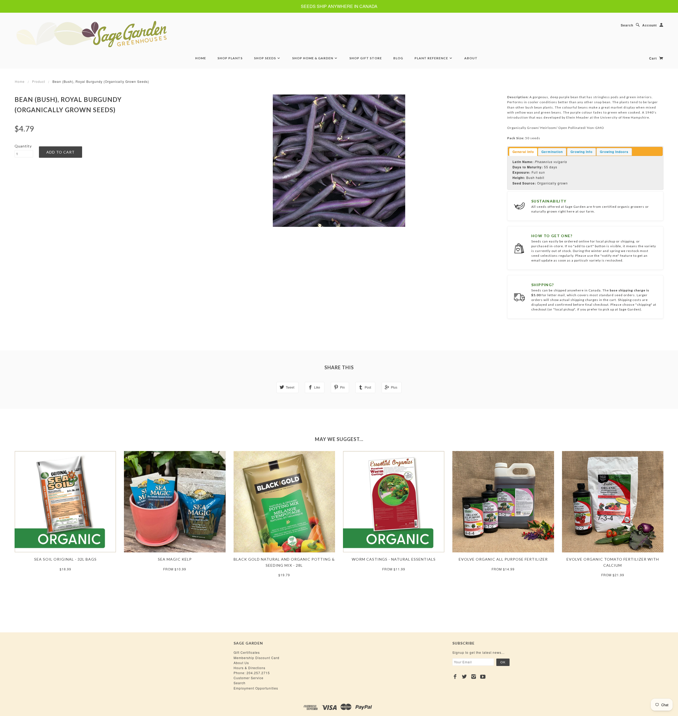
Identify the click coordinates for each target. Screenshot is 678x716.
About (471, 58)
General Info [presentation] (523, 151)
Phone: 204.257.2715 (252, 672)
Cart (653, 58)
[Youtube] (483, 676)
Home (200, 58)
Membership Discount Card (256, 657)
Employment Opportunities (256, 688)
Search (627, 25)
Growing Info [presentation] (581, 151)
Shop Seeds (265, 58)
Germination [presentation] (552, 151)
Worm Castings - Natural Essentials (394, 559)
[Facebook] (455, 676)
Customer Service (249, 678)
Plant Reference (431, 58)
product (38, 81)
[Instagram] (473, 676)
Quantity (23, 146)
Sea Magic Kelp (175, 559)
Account (649, 25)
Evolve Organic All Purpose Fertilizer (503, 559)
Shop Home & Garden (313, 58)
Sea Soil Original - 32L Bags (65, 559)
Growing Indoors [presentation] (614, 151)
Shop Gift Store (365, 58)
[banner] (120, 34)
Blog (398, 58)
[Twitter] (464, 676)
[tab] (523, 152)
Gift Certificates (247, 652)
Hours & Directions (249, 667)
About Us (241, 662)
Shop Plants (230, 58)
